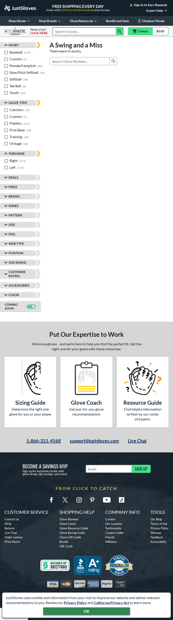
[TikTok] (121, 500)
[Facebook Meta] (51, 500)
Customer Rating (17, 274)
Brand (14, 196)
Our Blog (156, 519)
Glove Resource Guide (73, 528)
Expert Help (154, 10)
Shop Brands (48, 21)
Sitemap (155, 533)
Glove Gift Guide (70, 537)
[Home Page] (21, 8)
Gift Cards (66, 546)
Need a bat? (39, 31)
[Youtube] (107, 500)
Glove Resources (81, 21)
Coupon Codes (114, 533)
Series (14, 206)
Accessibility (158, 542)
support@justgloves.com (94, 440)
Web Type (16, 243)
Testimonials (113, 528)
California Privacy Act (111, 602)
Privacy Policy (75, 602)
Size (12, 225)
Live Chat (137, 440)
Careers (110, 519)
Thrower (17, 153)
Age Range (17, 262)
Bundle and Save (117, 21)
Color (14, 295)
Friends (110, 537)
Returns (10, 528)
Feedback (156, 537)
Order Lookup (13, 537)
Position (16, 253)
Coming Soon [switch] (11, 306)
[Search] (119, 31)
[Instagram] (79, 500)
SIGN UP (141, 469)
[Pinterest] (92, 500)
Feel (12, 234)
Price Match (12, 542)
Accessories (19, 285)
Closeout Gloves (153, 21)
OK (87, 611)
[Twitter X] (65, 500)
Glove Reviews (69, 519)
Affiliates (111, 542)
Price (13, 187)
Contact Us (12, 519)
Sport (14, 45)
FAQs (8, 524)
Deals (13, 177)
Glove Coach (67, 524)
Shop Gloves (17, 21)
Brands (63, 542)
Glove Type (18, 103)
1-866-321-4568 (43, 440)
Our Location (113, 524)
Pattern (15, 215)
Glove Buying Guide (72, 533)
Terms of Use (158, 524)
